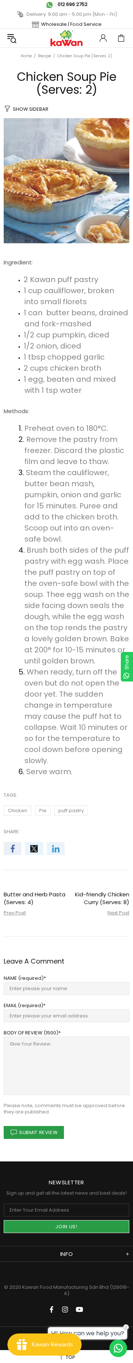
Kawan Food (66, 38)
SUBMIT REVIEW (38, 1132)
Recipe (44, 56)
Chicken (17, 810)
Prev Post (15, 913)
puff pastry (71, 810)
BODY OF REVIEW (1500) (31, 1033)
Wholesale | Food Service (71, 24)
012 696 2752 (73, 4)
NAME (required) (24, 978)
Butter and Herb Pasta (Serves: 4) (34, 898)
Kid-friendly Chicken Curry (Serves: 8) (102, 898)
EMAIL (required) (23, 1005)
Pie (43, 810)
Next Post (118, 913)
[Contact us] (118, 1348)
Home (26, 56)
